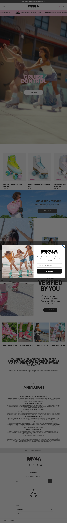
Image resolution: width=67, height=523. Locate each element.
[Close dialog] (63, 246)
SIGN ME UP (49, 271)
